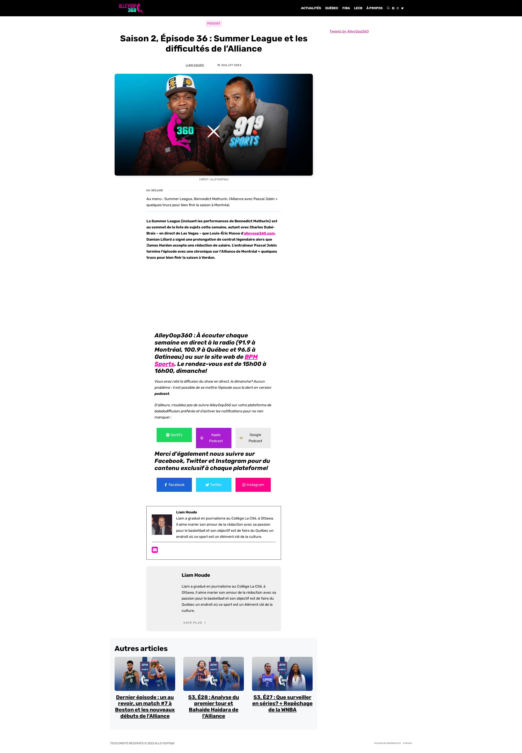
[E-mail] (155, 551)
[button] (388, 8)
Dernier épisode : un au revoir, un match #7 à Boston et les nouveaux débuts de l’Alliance (145, 706)
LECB (358, 8)
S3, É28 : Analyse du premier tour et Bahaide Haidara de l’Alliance (213, 706)
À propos (374, 8)
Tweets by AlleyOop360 (349, 31)
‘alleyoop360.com (259, 233)
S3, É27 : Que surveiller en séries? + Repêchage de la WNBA (282, 703)
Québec (331, 8)
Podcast (213, 23)
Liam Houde (195, 65)
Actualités (311, 8)
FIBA (346, 8)
